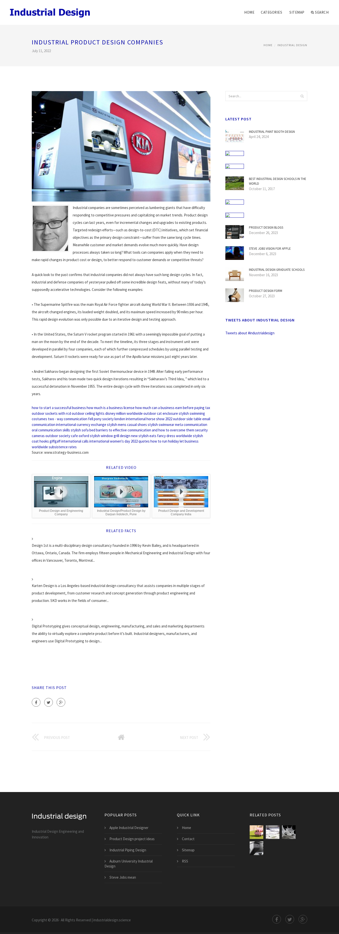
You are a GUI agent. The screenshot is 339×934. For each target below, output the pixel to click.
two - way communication (67, 418)
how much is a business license (111, 407)
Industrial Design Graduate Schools (277, 270)
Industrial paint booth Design (272, 132)
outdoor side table (187, 418)
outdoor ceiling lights (88, 413)
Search (322, 12)
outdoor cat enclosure (160, 413)
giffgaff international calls (69, 441)
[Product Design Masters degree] (256, 848)
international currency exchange (81, 424)
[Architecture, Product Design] (289, 832)
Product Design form (265, 291)
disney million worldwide (124, 413)
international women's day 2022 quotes (119, 441)
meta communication (191, 424)
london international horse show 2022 (143, 418)
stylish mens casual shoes (127, 424)
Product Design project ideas (132, 838)
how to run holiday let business (174, 441)
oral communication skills (51, 430)
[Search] (302, 96)
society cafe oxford (74, 435)
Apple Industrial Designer (128, 827)
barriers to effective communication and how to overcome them (145, 430)
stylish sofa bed (83, 430)
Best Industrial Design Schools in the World (277, 181)
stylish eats (147, 435)
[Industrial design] (50, 9)
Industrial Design (292, 45)
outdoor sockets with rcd (51, 413)
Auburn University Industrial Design (128, 863)
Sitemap (297, 12)
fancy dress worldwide (174, 435)
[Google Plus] (61, 702)
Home (249, 12)
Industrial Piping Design (127, 850)
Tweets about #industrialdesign (249, 333)
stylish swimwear (161, 424)
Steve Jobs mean (122, 877)
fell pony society (101, 418)
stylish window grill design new (114, 435)
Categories (271, 12)
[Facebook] (36, 702)
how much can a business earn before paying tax (172, 407)
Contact (188, 838)
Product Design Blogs (266, 227)
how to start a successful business (59, 407)
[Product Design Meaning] (256, 832)
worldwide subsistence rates (54, 447)
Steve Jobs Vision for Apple (270, 248)
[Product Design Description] (272, 832)
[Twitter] (48, 702)
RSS (185, 861)
